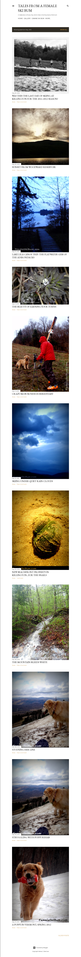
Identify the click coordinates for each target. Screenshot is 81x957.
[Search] (68, 5)
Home (20, 18)
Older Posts (63, 935)
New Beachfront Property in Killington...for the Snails (30, 574)
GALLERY (27, 18)
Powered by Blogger (42, 947)
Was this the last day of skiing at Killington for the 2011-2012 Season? (35, 97)
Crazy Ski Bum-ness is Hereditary (32, 393)
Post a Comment (22, 102)
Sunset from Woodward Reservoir (34, 167)
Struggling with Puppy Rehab (31, 837)
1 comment (20, 578)
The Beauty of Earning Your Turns (34, 306)
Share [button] (13, 102)
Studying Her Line (23, 749)
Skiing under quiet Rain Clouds (32, 481)
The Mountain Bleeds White (29, 662)
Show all (63, 29)
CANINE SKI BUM (38, 18)
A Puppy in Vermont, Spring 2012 (31, 924)
